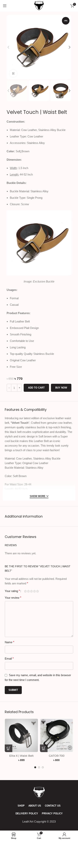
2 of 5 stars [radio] (28, 591)
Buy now (61, 387)
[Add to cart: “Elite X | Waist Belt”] (8, 748)
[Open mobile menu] (5, 6)
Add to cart (36, 387)
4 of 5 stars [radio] (34, 591)
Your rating (12, 591)
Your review (13, 597)
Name (9, 642)
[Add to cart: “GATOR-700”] (44, 748)
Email (9, 658)
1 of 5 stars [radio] (25, 591)
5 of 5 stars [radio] (37, 591)
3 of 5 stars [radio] (31, 591)
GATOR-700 (56, 755)
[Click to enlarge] (13, 73)
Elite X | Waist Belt (21, 755)
